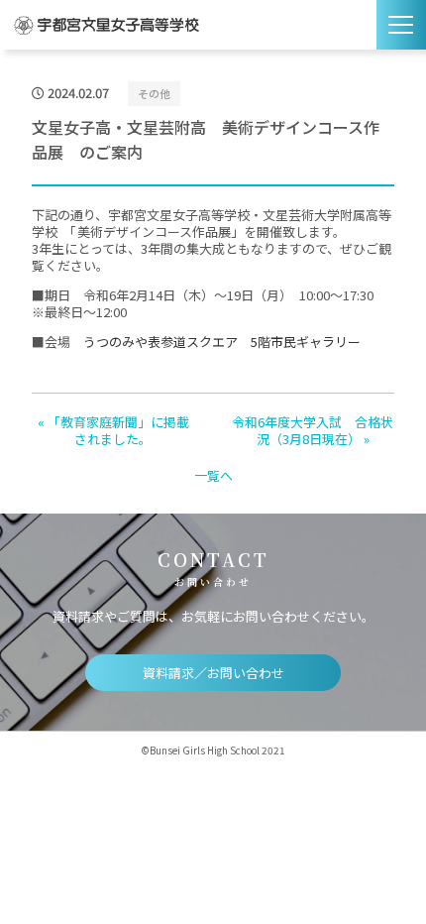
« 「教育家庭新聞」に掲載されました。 (113, 430)
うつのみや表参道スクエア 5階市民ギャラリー (222, 341)
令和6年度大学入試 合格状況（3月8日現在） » (312, 430)
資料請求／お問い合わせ (213, 672)
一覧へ (213, 475)
